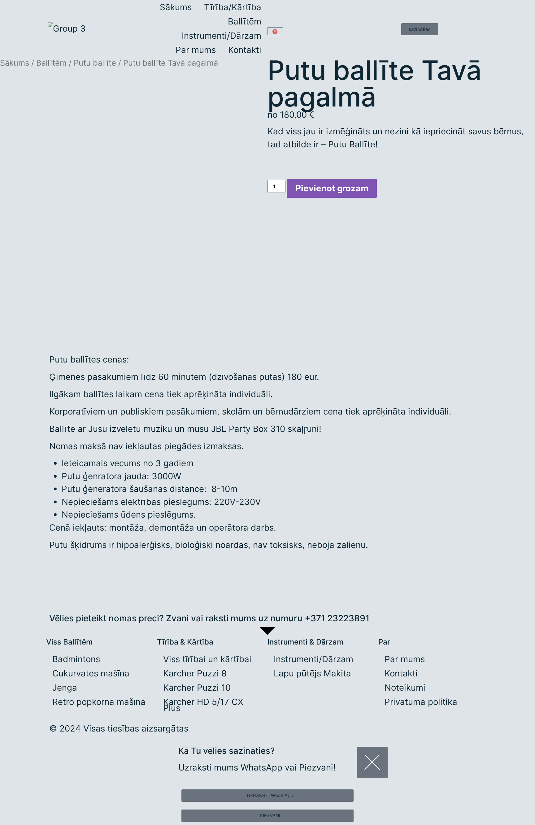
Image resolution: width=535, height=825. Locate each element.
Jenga (64, 687)
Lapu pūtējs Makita (312, 673)
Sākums (176, 7)
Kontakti (244, 50)
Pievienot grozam (331, 188)
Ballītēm (244, 21)
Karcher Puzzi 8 (195, 673)
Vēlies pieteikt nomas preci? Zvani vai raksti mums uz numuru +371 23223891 (209, 618)
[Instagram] (278, 732)
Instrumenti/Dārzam (221, 35)
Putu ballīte (95, 62)
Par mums (196, 50)
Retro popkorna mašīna (99, 702)
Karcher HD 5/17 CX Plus (203, 705)
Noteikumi (405, 687)
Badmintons (76, 659)
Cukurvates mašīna (90, 673)
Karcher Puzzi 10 (197, 687)
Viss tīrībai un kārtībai (207, 659)
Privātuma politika (421, 702)
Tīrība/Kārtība (232, 7)
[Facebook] (296, 732)
